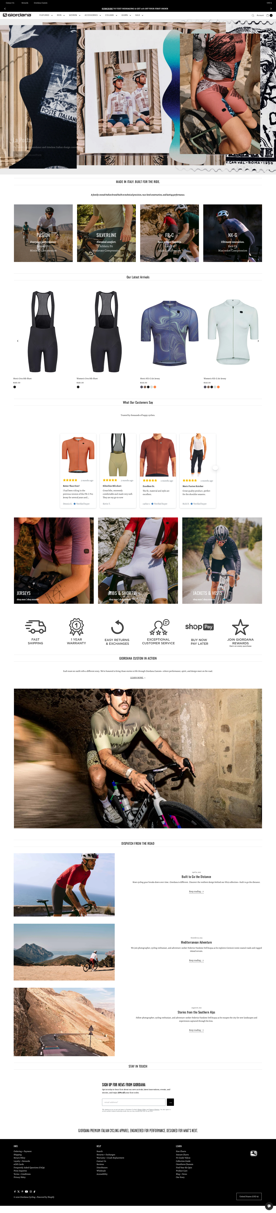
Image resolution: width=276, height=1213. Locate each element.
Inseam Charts (182, 1154)
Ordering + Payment (23, 1151)
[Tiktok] (34, 1192)
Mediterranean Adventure (196, 942)
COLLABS (109, 15)
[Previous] (5, 8)
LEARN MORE (137, 677)
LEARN (124, 15)
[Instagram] (31, 1192)
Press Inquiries (20, 1170)
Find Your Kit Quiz (184, 1167)
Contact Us (10, 3)
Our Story (180, 1177)
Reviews (100, 1164)
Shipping (18, 1154)
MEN (59, 15)
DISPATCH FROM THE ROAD (137, 843)
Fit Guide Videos (183, 1157)
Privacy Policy (142, 1109)
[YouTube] (26, 1192)
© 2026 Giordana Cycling (24, 1197)
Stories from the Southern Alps (196, 1012)
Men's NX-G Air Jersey (150, 378)
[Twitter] (18, 1192)
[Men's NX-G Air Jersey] (169, 331)
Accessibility (102, 1174)
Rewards (25, 3)
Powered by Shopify (45, 1197)
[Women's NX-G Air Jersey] (233, 331)
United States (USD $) (249, 1196)
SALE (137, 15)
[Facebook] (15, 1192)
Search (100, 1151)
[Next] (271, 8)
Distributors (102, 1167)
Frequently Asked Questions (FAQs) (29, 1167)
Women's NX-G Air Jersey (215, 378)
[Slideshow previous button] (61, 468)
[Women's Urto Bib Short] (106, 331)
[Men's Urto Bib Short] (42, 331)
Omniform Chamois (184, 1164)
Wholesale (101, 1170)
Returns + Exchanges (106, 1154)
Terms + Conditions (22, 1174)
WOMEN (73, 15)
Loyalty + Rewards (22, 1161)
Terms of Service (154, 1109)
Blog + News (181, 1174)
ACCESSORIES (91, 15)
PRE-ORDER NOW (23, 155)
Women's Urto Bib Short (87, 378)
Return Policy (19, 1157)
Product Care (181, 1170)
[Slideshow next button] (215, 468)
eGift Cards (19, 1164)
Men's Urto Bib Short (22, 378)
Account (260, 15)
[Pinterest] (22, 1192)
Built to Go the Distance (196, 876)
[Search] (253, 15)
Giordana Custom (40, 3)
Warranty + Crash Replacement (110, 1157)
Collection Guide (183, 1161)
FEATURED (44, 15)
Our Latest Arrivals (138, 277)
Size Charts (181, 1151)
